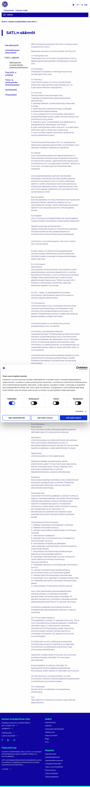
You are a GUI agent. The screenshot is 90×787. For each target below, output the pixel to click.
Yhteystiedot (8, 10)
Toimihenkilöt (11, 90)
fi (78, 5)
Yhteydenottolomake (53, 764)
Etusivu (4, 22)
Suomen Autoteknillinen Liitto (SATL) (22, 22)
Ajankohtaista (50, 722)
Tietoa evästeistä (51, 773)
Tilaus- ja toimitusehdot (54, 767)
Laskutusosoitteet (8, 736)
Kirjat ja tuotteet (51, 736)
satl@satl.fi (6, 728)
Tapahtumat (50, 732)
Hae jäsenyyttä (11, 45)
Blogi (47, 739)
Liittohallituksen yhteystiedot (12, 51)
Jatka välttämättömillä (16, 418)
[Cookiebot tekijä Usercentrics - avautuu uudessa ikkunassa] (77, 368)
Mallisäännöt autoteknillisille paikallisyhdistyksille (15, 65)
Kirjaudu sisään (22, 10)
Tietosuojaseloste (51, 777)
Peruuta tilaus (50, 770)
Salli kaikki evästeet (73, 418)
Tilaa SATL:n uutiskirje (10, 73)
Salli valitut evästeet (45, 418)
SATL (47, 742)
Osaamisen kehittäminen (54, 729)
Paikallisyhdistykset (52, 757)
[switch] (34, 403)
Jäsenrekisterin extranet (54, 760)
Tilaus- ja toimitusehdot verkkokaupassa (12, 82)
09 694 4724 (10, 725)
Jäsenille (48, 726)
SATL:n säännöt (12, 57)
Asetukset (79, 411)
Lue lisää (5, 769)
